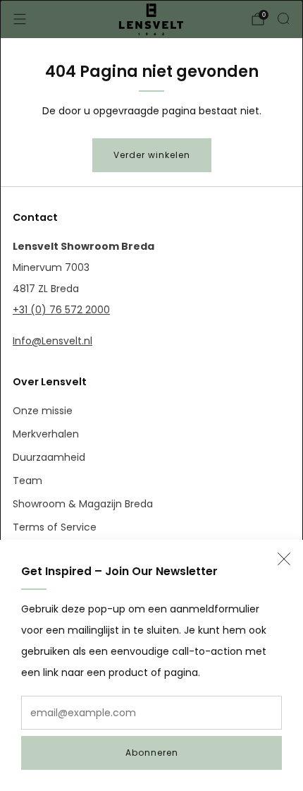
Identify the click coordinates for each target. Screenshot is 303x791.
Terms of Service (55, 527)
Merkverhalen (46, 434)
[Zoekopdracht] (283, 18)
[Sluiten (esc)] (284, 559)
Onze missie (43, 411)
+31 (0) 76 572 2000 (61, 310)
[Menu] (20, 19)
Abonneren (151, 753)
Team (27, 480)
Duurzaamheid (49, 457)
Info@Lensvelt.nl (52, 341)
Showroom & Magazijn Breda (83, 504)
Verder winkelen (151, 155)
